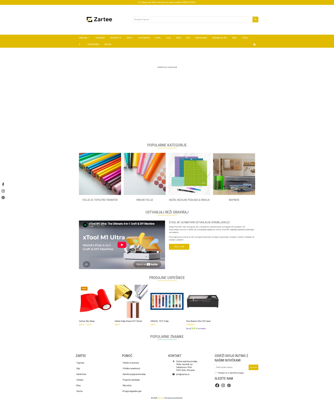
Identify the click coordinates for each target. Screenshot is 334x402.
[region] (167, 91)
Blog (78, 385)
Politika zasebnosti (131, 368)
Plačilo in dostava (131, 363)
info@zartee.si (182, 374)
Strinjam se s (231, 373)
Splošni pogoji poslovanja (134, 374)
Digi (78, 368)
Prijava (253, 367)
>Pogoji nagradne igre (132, 391)
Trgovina (80, 363)
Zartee (160, 398)
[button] (254, 44)
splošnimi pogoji (237, 373)
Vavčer (79, 391)
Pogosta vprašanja (131, 380)
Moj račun (127, 385)
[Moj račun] (80, 44)
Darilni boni (81, 374)
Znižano (79, 380)
